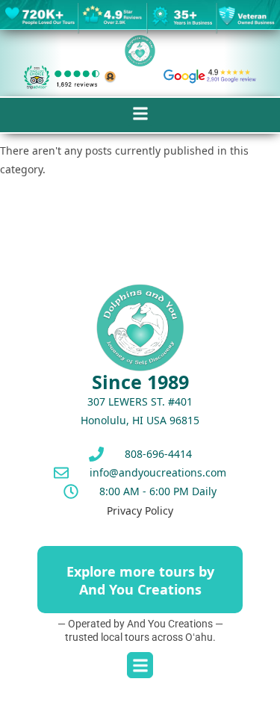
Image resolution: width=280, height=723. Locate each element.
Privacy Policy (140, 510)
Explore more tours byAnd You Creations (140, 580)
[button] (140, 114)
